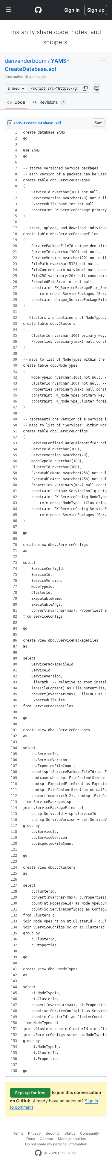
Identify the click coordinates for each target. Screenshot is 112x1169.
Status (70, 1133)
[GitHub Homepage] (38, 1153)
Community (89, 1133)
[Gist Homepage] (38, 9)
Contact (46, 1138)
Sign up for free (30, 1092)
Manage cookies (72, 1138)
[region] (56, 601)
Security (53, 1133)
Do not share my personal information (56, 1144)
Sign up (96, 10)
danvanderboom (26, 61)
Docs (30, 1138)
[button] (85, 88)
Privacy (34, 1133)
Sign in (72, 10)
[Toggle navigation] (8, 10)
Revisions (51, 102)
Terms (18, 1133)
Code (19, 102)
